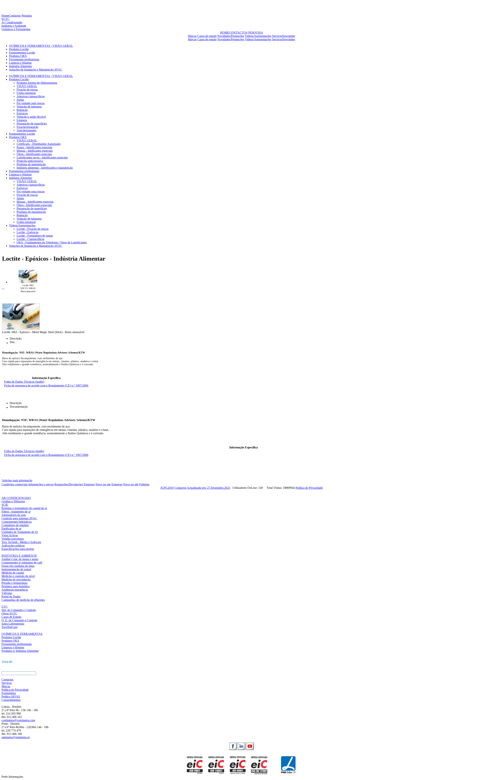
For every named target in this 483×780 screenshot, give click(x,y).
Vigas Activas (10, 535)
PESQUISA (255, 32)
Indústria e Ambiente (14, 25)
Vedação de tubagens (29, 106)
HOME (224, 32)
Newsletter (288, 36)
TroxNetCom (9, 627)
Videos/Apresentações (258, 36)
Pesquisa (27, 15)
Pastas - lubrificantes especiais (34, 147)
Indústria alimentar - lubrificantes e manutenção (45, 167)
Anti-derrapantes (26, 130)
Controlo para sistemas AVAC (19, 518)
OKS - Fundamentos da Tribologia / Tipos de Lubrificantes (52, 242)
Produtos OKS (18, 56)
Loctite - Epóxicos (27, 232)
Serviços (277, 36)
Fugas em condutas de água (18, 565)
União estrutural (26, 93)
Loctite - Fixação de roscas (32, 228)
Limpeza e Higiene (20, 62)
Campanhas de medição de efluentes (23, 599)
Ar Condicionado (12, 22)
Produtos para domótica (16, 586)
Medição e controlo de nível (18, 576)
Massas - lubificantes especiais (35, 150)
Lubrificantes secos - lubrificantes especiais (42, 157)
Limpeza (22, 120)
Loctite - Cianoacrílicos (30, 239)
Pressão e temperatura (14, 582)
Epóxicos (22, 113)
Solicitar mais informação (17, 480)
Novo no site (103, 484)
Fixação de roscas (27, 89)
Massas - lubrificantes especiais (35, 201)
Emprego (89, 484)
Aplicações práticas (13, 545)
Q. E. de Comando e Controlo (19, 620)
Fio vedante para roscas (31, 103)
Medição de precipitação (16, 579)
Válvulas (7, 593)
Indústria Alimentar (20, 66)
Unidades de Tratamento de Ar (20, 532)
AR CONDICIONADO (16, 498)
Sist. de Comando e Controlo (19, 610)
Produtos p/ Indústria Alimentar (20, 650)
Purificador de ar (11, 528)
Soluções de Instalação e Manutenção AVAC (35, 69)
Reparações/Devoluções (68, 484)
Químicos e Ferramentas (16, 29)
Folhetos (144, 484)
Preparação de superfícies (32, 123)
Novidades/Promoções (230, 36)
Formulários (9, 693)
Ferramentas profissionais (24, 59)
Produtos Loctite (19, 49)
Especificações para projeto (18, 549)
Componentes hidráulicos (17, 521)
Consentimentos (11, 699)
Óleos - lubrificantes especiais (34, 154)
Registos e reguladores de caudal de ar (24, 508)
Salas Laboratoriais (13, 623)
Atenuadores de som (14, 515)
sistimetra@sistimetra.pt (16, 737)
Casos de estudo (207, 36)
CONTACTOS (238, 32)
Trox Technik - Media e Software (21, 542)
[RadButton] (233, 746)
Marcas (192, 36)
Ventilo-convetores (13, 538)
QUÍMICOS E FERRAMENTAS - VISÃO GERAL (41, 45)
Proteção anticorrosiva (30, 160)
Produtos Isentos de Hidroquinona (37, 82)
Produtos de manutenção (31, 164)
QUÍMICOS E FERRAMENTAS (22, 633)
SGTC (5, 19)
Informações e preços (41, 484)
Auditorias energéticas (15, 589)
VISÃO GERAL (27, 86)
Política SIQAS (11, 696)
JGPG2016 (167, 487)
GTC (5, 606)
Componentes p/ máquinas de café (22, 562)
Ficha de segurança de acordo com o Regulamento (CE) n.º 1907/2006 (46, 385)
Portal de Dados (11, 596)
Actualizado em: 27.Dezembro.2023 (208, 487)
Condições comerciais (15, 484)
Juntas (20, 99)
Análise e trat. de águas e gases (20, 559)
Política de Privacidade (309, 487)
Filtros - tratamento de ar (16, 511)
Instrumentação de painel (16, 569)
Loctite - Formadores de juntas (35, 235)
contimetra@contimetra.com (18, 720)
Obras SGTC (9, 613)
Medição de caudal (13, 572)
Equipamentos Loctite (22, 52)
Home (5, 15)
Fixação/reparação (27, 127)
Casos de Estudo (11, 616)
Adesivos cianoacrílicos (31, 96)
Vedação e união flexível (31, 116)
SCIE (5, 504)
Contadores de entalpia (15, 525)
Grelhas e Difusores (13, 501)
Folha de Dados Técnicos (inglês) (24, 381)
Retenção (22, 110)
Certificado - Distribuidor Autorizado (39, 144)
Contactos (15, 15)
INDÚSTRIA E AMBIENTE (19, 555)
